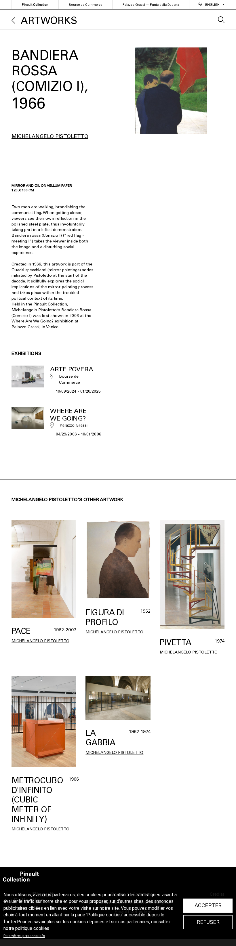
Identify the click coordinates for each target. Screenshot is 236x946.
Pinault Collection (35, 5)
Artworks (49, 20)
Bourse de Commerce (85, 5)
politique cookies (32, 928)
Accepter (208, 905)
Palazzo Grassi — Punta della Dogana (151, 5)
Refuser (208, 922)
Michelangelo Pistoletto (50, 136)
